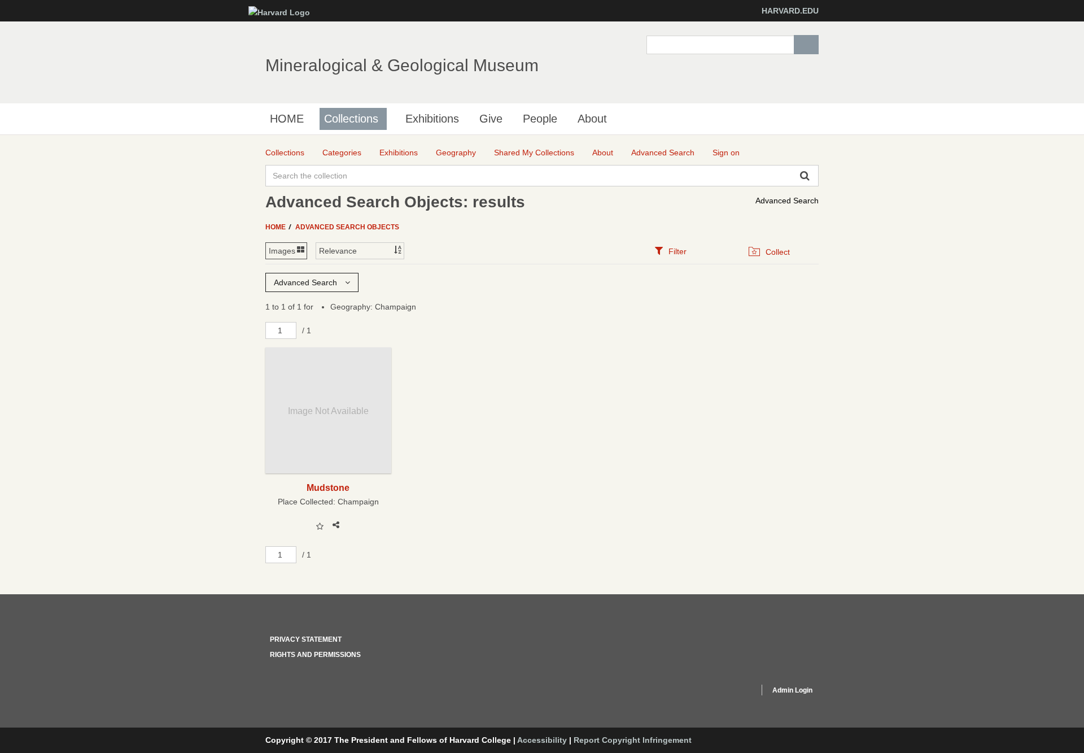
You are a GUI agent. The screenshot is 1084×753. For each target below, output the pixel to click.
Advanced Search (787, 200)
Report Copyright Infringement (633, 740)
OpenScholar (729, 692)
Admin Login (792, 690)
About (592, 118)
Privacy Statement (306, 639)
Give (490, 118)
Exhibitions (432, 118)
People (540, 118)
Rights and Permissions (315, 655)
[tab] (670, 251)
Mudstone (328, 487)
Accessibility (542, 740)
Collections (351, 118)
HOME (287, 118)
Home (276, 227)
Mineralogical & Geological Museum (402, 65)
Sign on (726, 152)
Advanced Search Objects (347, 227)
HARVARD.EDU (790, 10)
